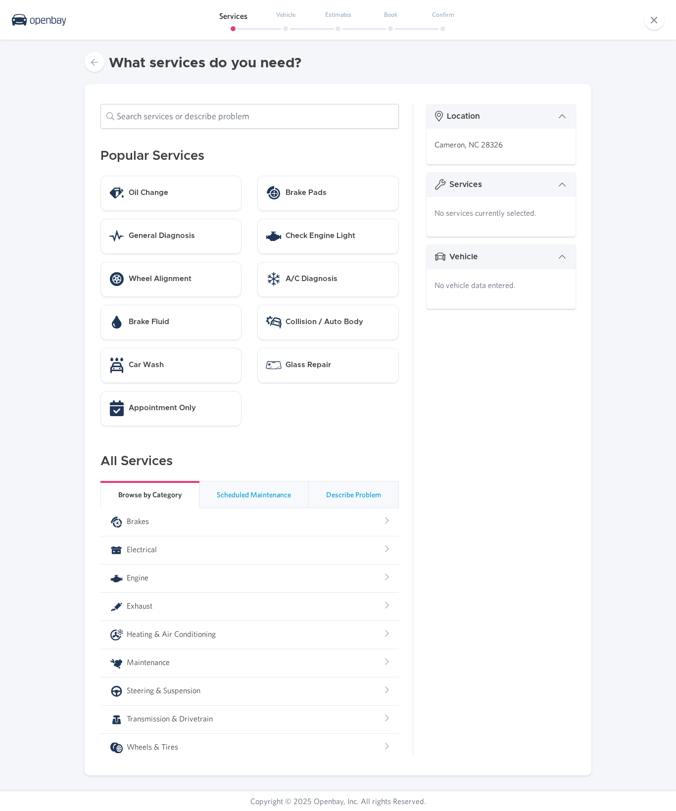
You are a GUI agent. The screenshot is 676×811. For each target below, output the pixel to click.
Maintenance (147, 662)
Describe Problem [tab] (353, 494)
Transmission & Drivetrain (169, 718)
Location (463, 116)
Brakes (137, 521)
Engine (136, 577)
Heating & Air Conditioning (170, 633)
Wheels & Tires (151, 746)
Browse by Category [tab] (150, 494)
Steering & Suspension (162, 690)
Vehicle (463, 257)
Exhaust (138, 605)
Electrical (141, 549)
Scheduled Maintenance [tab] (254, 494)
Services (465, 185)
